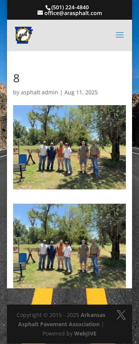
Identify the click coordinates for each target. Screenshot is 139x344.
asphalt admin (39, 92)
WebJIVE (85, 333)
